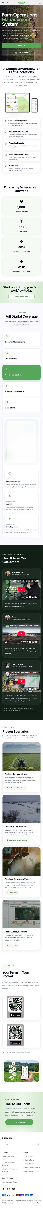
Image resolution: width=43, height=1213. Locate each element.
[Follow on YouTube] (13, 1188)
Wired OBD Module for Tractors (10, 1170)
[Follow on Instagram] (8, 1188)
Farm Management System (9, 1157)
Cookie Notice (28, 1171)
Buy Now (21, 45)
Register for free (21, 297)
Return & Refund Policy (32, 1167)
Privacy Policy (28, 1156)
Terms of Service (29, 1164)
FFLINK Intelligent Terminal (8, 1164)
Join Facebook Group (9, 1182)
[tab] (21, 339)
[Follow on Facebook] (3, 1188)
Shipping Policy (29, 1160)
